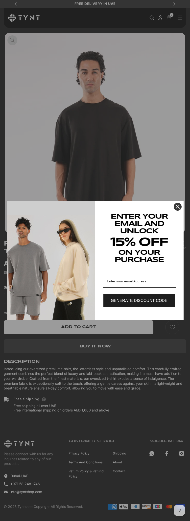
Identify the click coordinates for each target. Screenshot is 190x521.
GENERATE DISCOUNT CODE (139, 300)
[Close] (178, 207)
